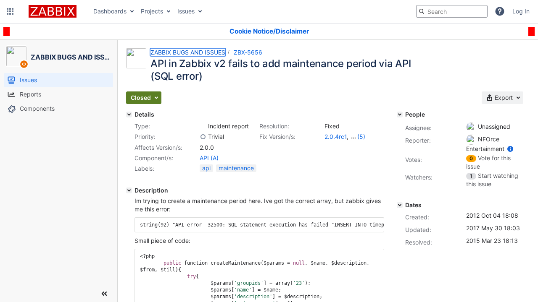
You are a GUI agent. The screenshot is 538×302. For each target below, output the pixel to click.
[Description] (129, 190)
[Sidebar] (104, 293)
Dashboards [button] (110, 11)
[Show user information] (510, 148)
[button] (10, 11)
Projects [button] (152, 11)
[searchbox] (452, 11)
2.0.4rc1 (335, 136)
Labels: (144, 168)
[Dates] (400, 205)
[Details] (129, 114)
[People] (400, 114)
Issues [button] (186, 11)
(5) (361, 136)
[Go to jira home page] (52, 11)
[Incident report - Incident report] (203, 126)
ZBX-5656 (248, 52)
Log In (521, 11)
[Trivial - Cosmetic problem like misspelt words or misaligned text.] (203, 136)
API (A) (209, 157)
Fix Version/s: (277, 136)
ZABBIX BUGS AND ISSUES (187, 52)
